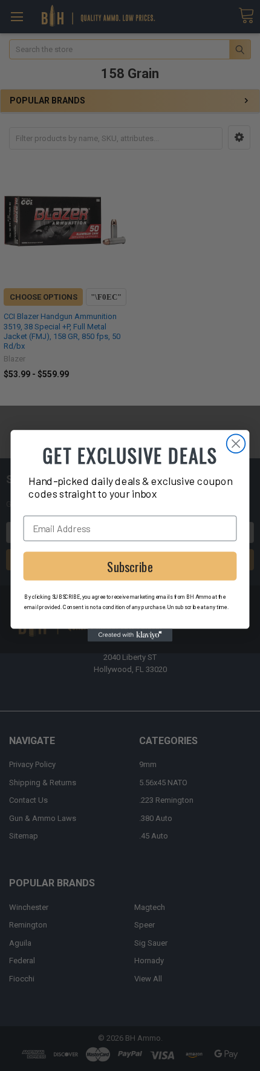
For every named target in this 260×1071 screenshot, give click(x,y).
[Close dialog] (236, 443)
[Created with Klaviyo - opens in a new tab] (130, 634)
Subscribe (129, 566)
